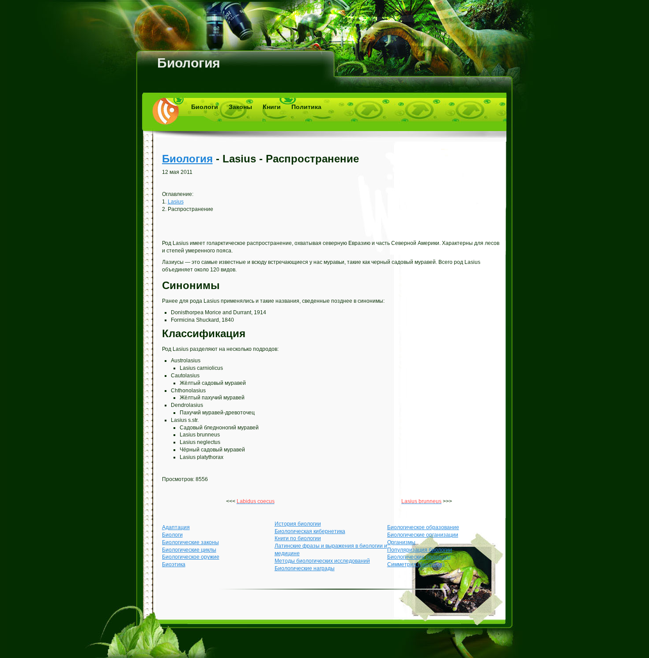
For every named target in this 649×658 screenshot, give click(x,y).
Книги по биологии (298, 538)
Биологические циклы (189, 550)
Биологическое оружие (190, 557)
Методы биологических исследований (322, 561)
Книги (272, 106)
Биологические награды (305, 568)
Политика (306, 106)
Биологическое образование (423, 527)
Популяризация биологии (419, 550)
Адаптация (176, 527)
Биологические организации (422, 535)
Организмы (401, 542)
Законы (240, 106)
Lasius (176, 202)
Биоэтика (173, 564)
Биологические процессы (419, 557)
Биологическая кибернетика (310, 531)
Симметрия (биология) (416, 564)
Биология (188, 63)
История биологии (298, 524)
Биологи (204, 106)
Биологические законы (190, 542)
